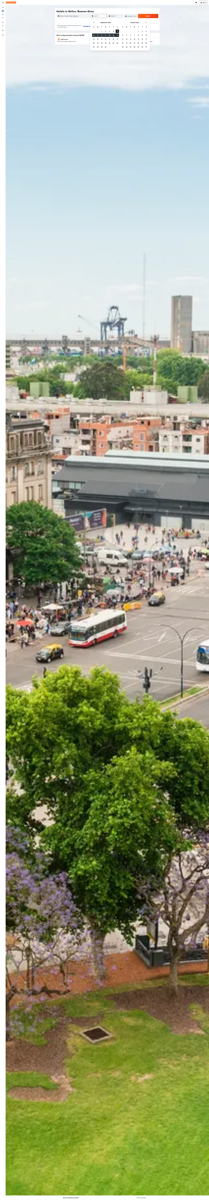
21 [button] (97, 43)
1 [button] (101, 31)
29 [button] (101, 47)
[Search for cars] (3, 14)
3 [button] (109, 31)
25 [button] (113, 43)
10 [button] (109, 35)
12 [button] (117, 35)
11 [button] (113, 35)
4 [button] (113, 31)
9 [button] (105, 35)
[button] (3, 2)
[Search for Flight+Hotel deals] (3, 17)
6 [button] (93, 35)
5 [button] (117, 31)
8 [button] (101, 35)
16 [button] (105, 39)
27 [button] (94, 47)
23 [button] (105, 43)
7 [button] (97, 35)
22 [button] (101, 43)
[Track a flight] (3, 26)
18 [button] (113, 39)
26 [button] (117, 43)
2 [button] (105, 31)
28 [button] (97, 47)
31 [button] (146, 47)
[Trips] (3, 30)
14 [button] (97, 39)
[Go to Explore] (3, 22)
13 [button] (93, 39)
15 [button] (101, 39)
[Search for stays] (3, 11)
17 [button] (109, 39)
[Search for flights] (3, 7)
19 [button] (117, 39)
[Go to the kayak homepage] (11, 3)
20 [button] (94, 43)
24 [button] (109, 43)
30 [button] (105, 47)
